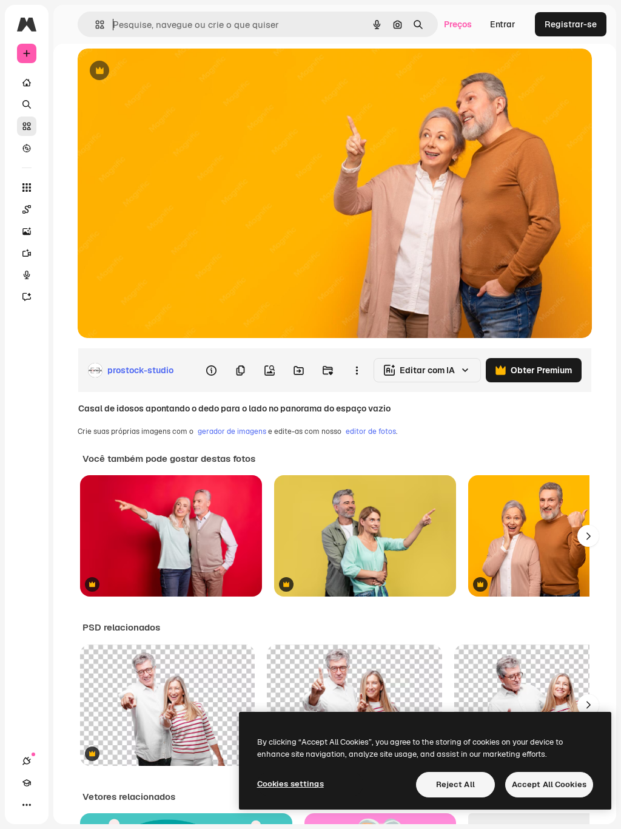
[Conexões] (26, 761)
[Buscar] (26, 104)
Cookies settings (290, 784)
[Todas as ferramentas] (26, 187)
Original (155, 71)
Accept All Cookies (549, 784)
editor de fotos (371, 431)
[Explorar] (26, 148)
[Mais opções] (356, 370)
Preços (458, 24)
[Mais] (26, 804)
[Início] (26, 82)
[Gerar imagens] (26, 231)
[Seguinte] (588, 536)
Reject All (455, 784)
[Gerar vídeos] (26, 253)
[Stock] (26, 126)
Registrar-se (571, 24)
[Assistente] (26, 296)
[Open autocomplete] (95, 24)
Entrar (502, 24)
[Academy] (26, 783)
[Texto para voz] (26, 275)
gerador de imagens (232, 431)
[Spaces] (26, 209)
